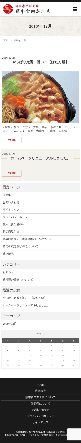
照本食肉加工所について (40, 397)
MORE (12, 139)
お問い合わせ (11, 202)
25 (7, 365)
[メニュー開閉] (75, 9)
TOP (5, 40)
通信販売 (8, 253)
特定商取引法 (11, 231)
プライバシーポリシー (16, 217)
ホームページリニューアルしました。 (40, 158)
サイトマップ (11, 209)
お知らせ (8, 272)
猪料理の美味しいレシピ (18, 279)
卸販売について (40, 403)
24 (74, 360)
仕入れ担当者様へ (14, 224)
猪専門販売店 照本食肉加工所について (27, 239)
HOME (7, 195)
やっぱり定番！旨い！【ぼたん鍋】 (40, 62)
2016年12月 (10, 323)
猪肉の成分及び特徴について (21, 246)
